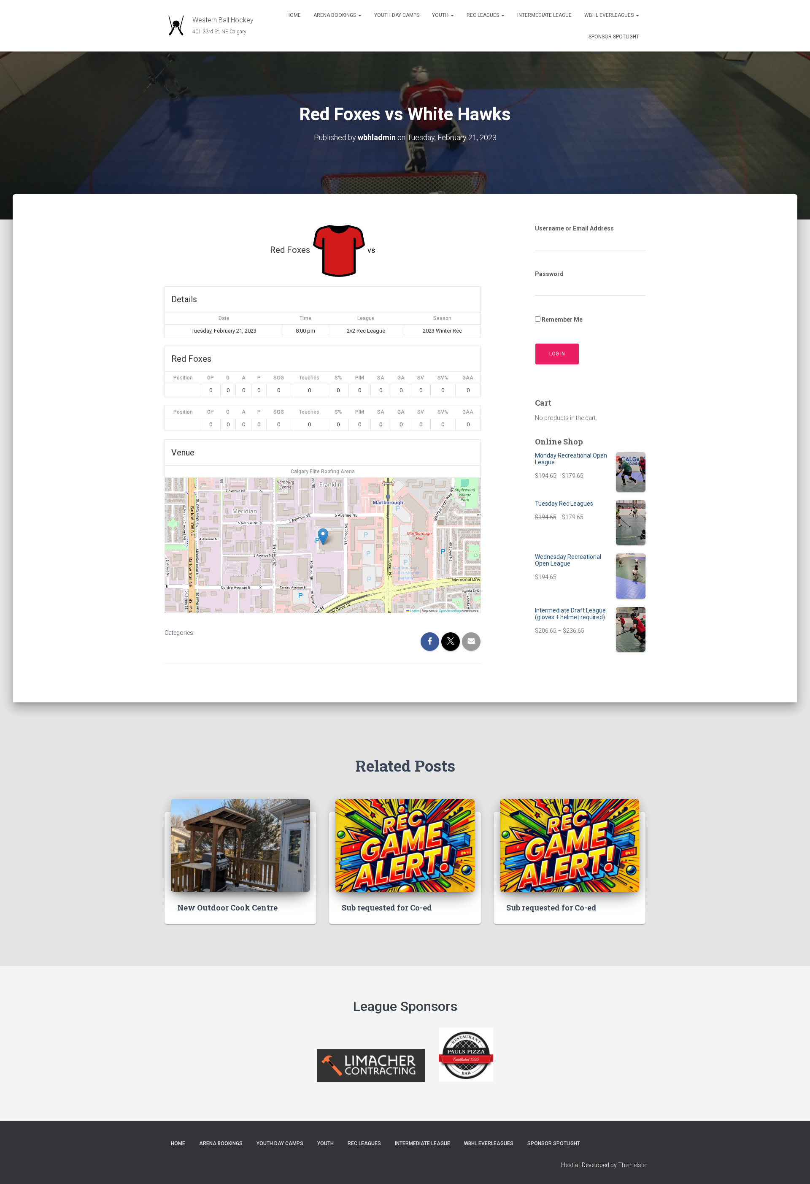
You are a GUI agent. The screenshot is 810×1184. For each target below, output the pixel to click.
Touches (309, 378)
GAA (467, 378)
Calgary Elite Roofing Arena (323, 471)
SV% (442, 378)
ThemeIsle (631, 1165)
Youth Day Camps (396, 15)
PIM (359, 378)
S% (338, 378)
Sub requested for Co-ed (387, 907)
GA (401, 378)
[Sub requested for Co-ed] (405, 845)
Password (549, 274)
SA (380, 378)
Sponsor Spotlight (614, 37)
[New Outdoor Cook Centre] (240, 845)
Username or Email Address (574, 228)
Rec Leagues (483, 15)
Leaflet (414, 610)
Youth (441, 15)
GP (210, 378)
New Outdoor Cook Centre (227, 907)
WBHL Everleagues (609, 15)
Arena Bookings (335, 15)
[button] (359, 15)
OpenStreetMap (450, 610)
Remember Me (561, 319)
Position (183, 378)
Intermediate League (544, 15)
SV (420, 378)
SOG (278, 378)
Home (293, 15)
